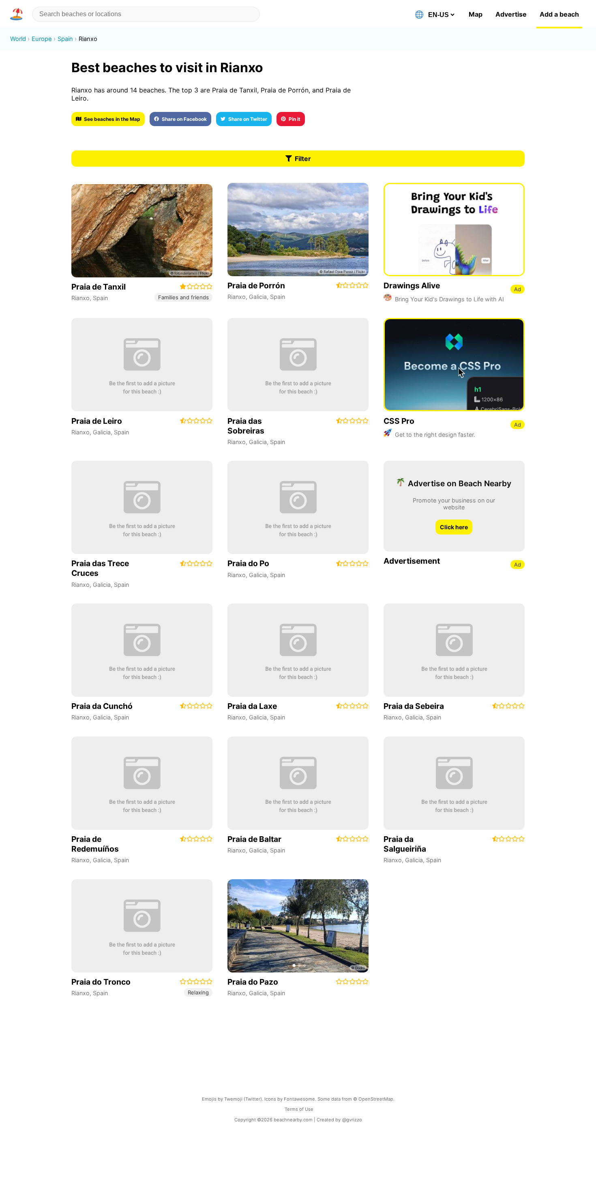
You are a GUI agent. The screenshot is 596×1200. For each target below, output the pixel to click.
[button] (18, 14)
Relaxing (198, 992)
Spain (100, 297)
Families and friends (183, 297)
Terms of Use (299, 1109)
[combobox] (146, 14)
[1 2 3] (298, 925)
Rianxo (80, 297)
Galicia (258, 296)
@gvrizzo (352, 1120)
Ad (517, 289)
